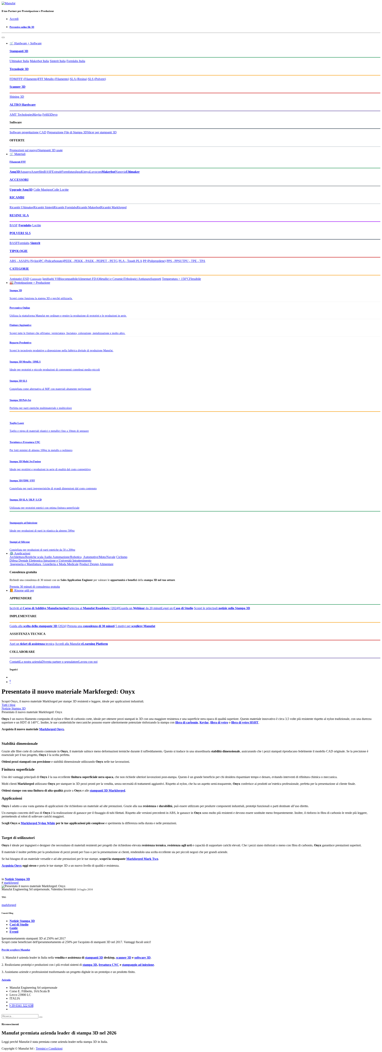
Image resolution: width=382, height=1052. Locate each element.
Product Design (89, 564)
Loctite (36, 225)
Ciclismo (121, 557)
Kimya (85, 171)
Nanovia (120, 171)
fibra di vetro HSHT (244, 722)
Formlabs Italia (75, 61)
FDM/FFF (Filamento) (24, 79)
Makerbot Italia (39, 61)
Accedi (14, 19)
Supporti (155, 279)
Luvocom (96, 171)
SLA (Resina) (78, 79)
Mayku (37, 114)
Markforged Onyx (51, 729)
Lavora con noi (87, 661)
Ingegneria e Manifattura (25, 564)
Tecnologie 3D (19, 69)
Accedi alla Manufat (81, 643)
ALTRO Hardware (23, 104)
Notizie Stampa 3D (14, 708)
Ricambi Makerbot (88, 207)
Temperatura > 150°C (175, 279)
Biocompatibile (68, 279)
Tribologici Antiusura (137, 279)
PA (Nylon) (32, 261)
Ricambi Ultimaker (21, 207)
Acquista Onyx (12, 865)
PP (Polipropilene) (154, 261)
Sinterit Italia (58, 61)
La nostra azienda (30, 661)
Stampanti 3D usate (50, 150)
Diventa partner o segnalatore (60, 661)
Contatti (14, 661)
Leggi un (177, 608)
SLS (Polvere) (97, 79)
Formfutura (68, 171)
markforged (11, 882)
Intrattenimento (81, 560)
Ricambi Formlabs (65, 207)
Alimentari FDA (88, 279)
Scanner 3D (17, 86)
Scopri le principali (222, 608)
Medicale (73, 564)
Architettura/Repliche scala (26, 557)
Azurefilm (37, 171)
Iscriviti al (39, 608)
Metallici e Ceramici (111, 279)
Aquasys (25, 171)
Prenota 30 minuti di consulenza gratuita (35, 586)
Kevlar (204, 722)
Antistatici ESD (19, 279)
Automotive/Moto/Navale (98, 557)
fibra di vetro (219, 722)
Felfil (45, 114)
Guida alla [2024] (38, 626)
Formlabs (23, 243)
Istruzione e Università (57, 560)
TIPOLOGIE (19, 251)
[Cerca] (40, 1017)
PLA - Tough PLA (130, 261)
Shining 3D (17, 96)
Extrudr (56, 171)
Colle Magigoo (42, 189)
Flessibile (195, 279)
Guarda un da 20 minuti (140, 608)
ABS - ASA (17, 261)
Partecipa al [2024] (93, 608)
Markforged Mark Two (142, 858)
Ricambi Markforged (113, 207)
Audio (48, 557)
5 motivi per (135, 626)
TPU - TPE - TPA (193, 261)
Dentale (23, 560)
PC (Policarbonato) (52, 261)
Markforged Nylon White (38, 823)
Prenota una (91, 626)
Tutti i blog (8, 705)
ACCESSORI (19, 179)
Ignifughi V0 (50, 279)
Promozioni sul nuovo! (24, 150)
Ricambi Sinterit (43, 207)
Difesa (14, 560)
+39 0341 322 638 (21, 1005)
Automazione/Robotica (67, 557)
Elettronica (36, 560)
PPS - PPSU (174, 261)
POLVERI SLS (20, 233)
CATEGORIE (19, 268)
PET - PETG (109, 261)
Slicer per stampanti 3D (102, 132)
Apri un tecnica (32, 643)
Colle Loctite (60, 189)
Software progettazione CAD (28, 132)
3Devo (53, 114)
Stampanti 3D (19, 51)
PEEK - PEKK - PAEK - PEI (82, 261)
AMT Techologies (21, 114)
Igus (78, 171)
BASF (48, 171)
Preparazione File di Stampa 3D (67, 132)
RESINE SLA (19, 215)
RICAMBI (17, 197)
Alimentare (106, 564)
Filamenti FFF (18, 161)
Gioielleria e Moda (54, 564)
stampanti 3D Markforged (107, 790)
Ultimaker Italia (19, 61)
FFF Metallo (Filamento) (53, 79)
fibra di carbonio (186, 722)
